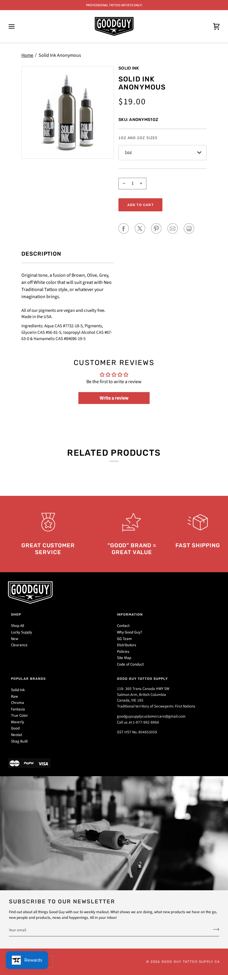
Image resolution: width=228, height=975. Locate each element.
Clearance (19, 645)
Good (15, 728)
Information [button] (130, 614)
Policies (123, 651)
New (14, 638)
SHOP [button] (16, 614)
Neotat (16, 734)
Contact (123, 625)
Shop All (17, 625)
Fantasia (18, 709)
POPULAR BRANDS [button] (28, 679)
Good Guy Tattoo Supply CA (191, 962)
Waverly (17, 722)
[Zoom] (67, 112)
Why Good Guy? (129, 632)
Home (27, 55)
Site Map (124, 658)
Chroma (17, 702)
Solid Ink (128, 68)
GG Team (124, 638)
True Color (19, 715)
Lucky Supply (21, 632)
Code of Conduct (130, 664)
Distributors (126, 645)
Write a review (114, 398)
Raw (14, 696)
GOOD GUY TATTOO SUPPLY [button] (142, 679)
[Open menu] (17, 26)
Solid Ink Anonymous (60, 55)
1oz (128, 152)
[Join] (214, 929)
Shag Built (19, 741)
